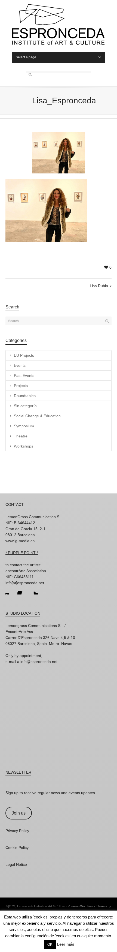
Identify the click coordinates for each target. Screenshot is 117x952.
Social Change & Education (37, 416)
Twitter (33, 590)
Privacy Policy (17, 830)
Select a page (26, 57)
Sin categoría (25, 406)
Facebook (21, 590)
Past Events (24, 375)
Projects (21, 385)
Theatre (20, 436)
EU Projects (24, 355)
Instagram (9, 590)
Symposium (24, 426)
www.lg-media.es (20, 541)
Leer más (65, 944)
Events (20, 365)
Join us (19, 813)
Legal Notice (16, 864)
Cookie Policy (17, 847)
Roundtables (25, 396)
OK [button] (50, 944)
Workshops (23, 446)
